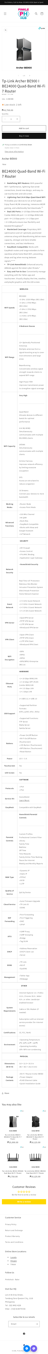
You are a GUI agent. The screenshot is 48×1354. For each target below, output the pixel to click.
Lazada (13, 1257)
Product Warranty (12, 1236)
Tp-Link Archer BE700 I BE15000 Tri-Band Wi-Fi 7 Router (35, 1137)
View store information (14, 151)
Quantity (5, 114)
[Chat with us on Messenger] (26, 1348)
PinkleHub (20, 1351)
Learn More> (24, 800)
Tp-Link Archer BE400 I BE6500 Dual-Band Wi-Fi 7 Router (35, 1172)
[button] (5, 14)
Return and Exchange (14, 1230)
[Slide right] (30, 75)
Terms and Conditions (14, 1242)
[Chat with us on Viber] (33, 1348)
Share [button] (6, 1093)
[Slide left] (18, 75)
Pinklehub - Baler (12, 1279)
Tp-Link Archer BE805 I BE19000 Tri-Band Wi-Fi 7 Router (13, 1137)
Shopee (13, 1261)
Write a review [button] (24, 1201)
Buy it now (24, 136)
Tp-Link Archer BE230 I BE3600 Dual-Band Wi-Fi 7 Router (12, 1172)
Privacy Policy (10, 1224)
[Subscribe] (37, 1324)
